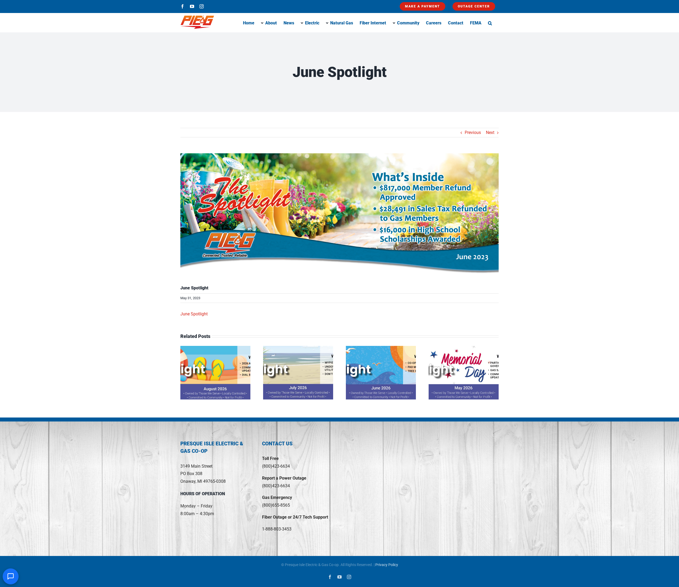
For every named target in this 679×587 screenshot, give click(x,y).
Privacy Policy (386, 565)
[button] (490, 22)
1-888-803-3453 (276, 529)
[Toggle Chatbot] (11, 576)
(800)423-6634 (276, 466)
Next (490, 132)
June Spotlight (194, 313)
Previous (473, 132)
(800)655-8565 (276, 505)
